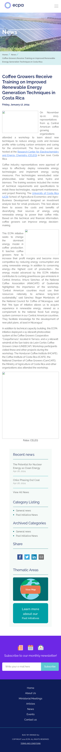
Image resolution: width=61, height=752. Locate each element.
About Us (30, 693)
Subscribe (50, 666)
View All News (21, 492)
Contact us (30, 719)
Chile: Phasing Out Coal (26, 480)
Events (30, 714)
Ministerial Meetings (30, 698)
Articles (30, 703)
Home (5, 55)
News (13, 55)
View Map (30, 589)
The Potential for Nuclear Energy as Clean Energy (27, 466)
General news (23, 510)
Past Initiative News (27, 514)
